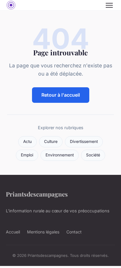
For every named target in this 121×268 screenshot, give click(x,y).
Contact (74, 231)
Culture (51, 141)
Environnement (60, 155)
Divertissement (84, 141)
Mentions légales (43, 231)
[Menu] (109, 5)
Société (93, 155)
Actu (27, 141)
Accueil (13, 231)
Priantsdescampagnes (37, 194)
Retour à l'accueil (60, 95)
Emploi (27, 155)
